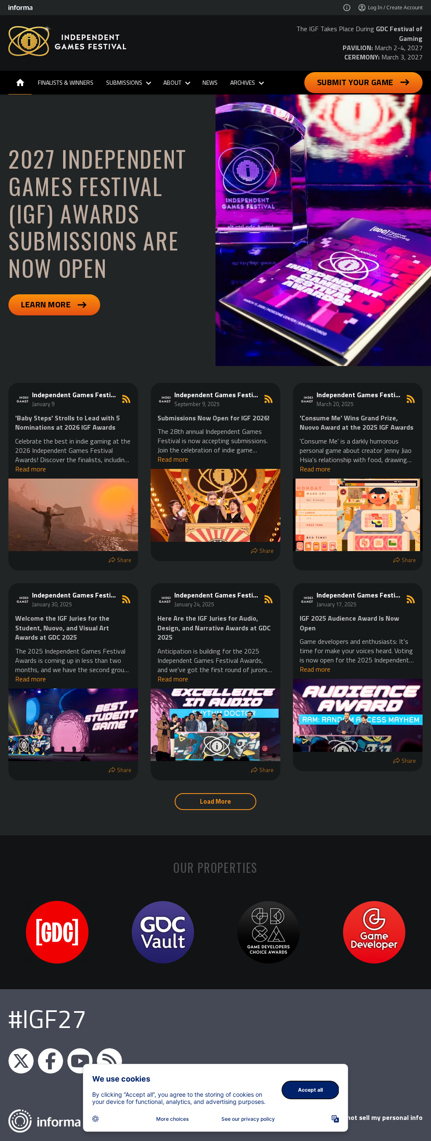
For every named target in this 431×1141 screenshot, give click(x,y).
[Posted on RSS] (126, 399)
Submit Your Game (355, 82)
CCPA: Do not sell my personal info (370, 1117)
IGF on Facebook (50, 1061)
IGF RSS (109, 1061)
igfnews (21, 1061)
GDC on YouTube (80, 1061)
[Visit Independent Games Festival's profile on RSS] (23, 399)
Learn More (46, 304)
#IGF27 (47, 1018)
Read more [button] (30, 469)
